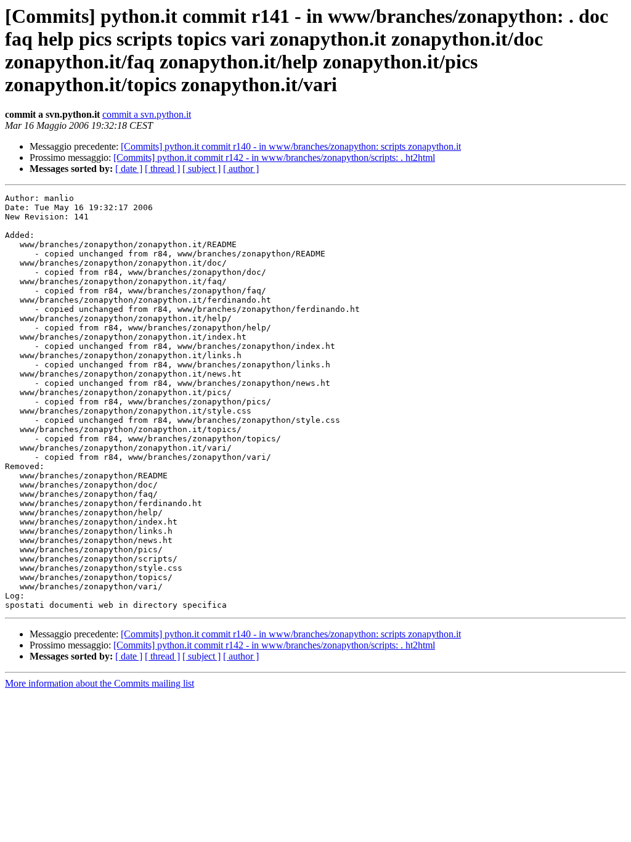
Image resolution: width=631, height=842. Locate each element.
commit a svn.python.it (146, 114)
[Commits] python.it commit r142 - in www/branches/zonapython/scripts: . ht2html (274, 157)
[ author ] (241, 168)
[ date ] (128, 168)
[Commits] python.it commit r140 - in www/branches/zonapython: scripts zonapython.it (291, 146)
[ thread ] (162, 168)
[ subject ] (201, 168)
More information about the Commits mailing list (99, 683)
